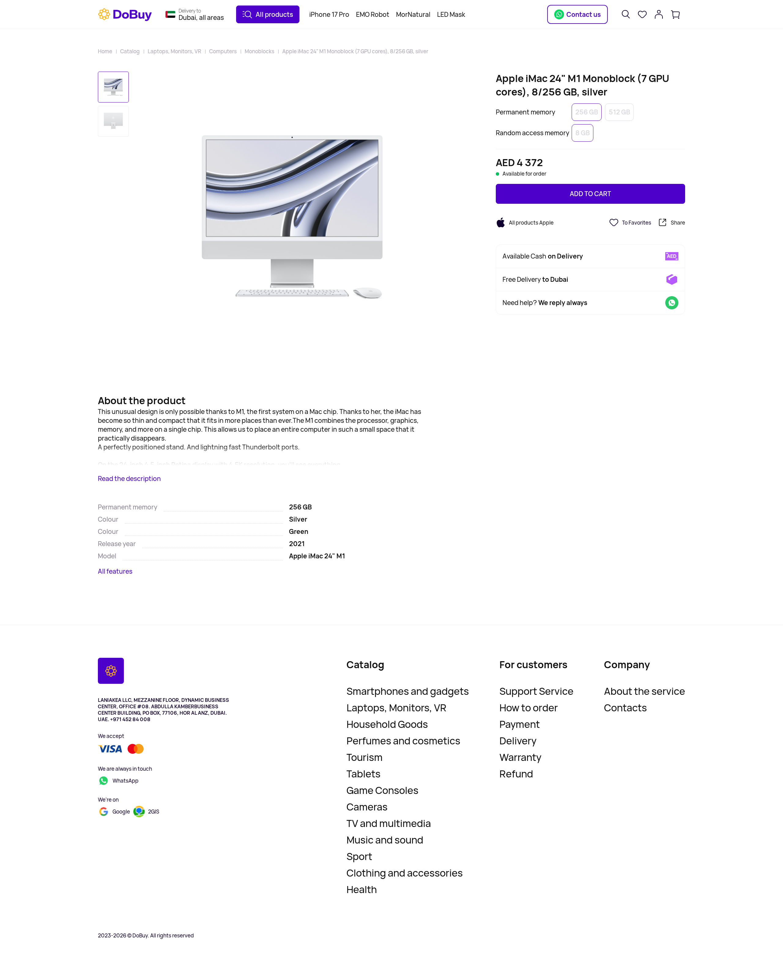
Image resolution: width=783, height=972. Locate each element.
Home (105, 51)
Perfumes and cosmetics (403, 740)
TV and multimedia (389, 823)
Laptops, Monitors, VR (174, 51)
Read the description (129, 478)
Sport (359, 856)
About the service (644, 691)
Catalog (130, 51)
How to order (528, 707)
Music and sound (385, 840)
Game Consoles (382, 790)
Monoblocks (259, 51)
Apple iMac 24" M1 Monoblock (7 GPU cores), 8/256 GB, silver (355, 51)
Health (362, 889)
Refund (516, 773)
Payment (519, 724)
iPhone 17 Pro (329, 14)
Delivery (517, 740)
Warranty (520, 757)
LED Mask (451, 14)
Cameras (367, 807)
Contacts (625, 707)
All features (115, 571)
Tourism (365, 757)
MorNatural (413, 14)
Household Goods (387, 724)
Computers (223, 51)
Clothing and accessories (405, 873)
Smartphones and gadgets (408, 691)
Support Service (536, 691)
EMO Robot (372, 14)
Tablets (363, 773)
